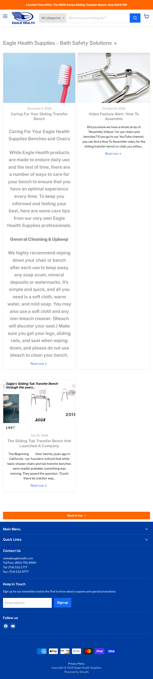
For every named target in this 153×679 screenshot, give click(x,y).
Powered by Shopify (76, 671)
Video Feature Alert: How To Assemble (114, 116)
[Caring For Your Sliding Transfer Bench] (39, 78)
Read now (37, 363)
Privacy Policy (76, 663)
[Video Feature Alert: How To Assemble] (114, 78)
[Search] (135, 18)
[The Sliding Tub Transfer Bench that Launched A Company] (39, 405)
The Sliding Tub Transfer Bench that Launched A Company (39, 443)
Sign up (62, 602)
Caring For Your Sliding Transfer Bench (39, 116)
